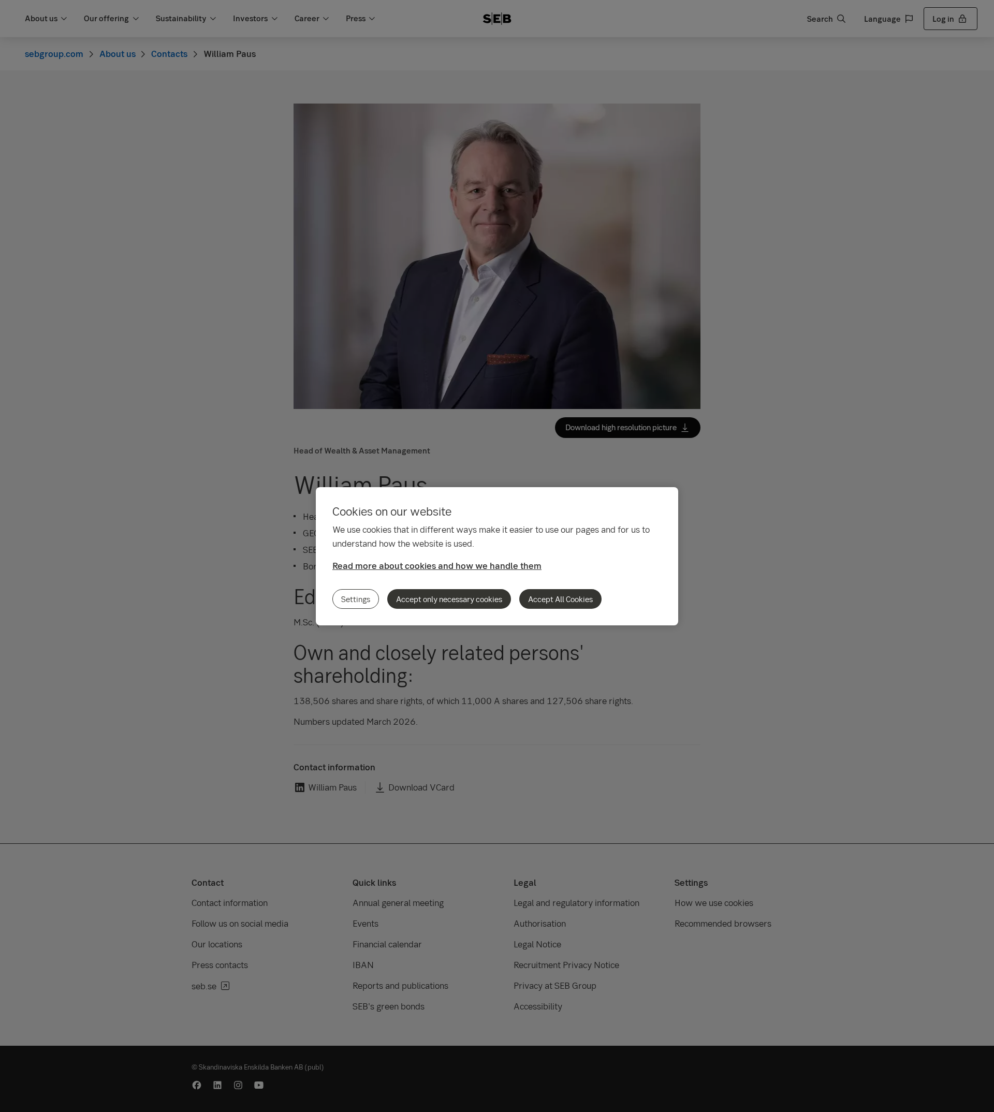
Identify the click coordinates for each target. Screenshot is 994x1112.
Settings (355, 599)
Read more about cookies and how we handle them (437, 566)
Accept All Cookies (560, 599)
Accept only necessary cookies (449, 599)
